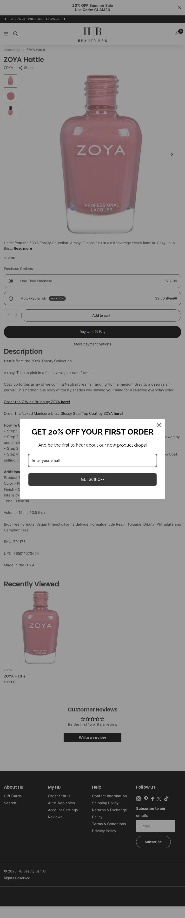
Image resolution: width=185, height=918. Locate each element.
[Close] (159, 425)
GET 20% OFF (92, 479)
